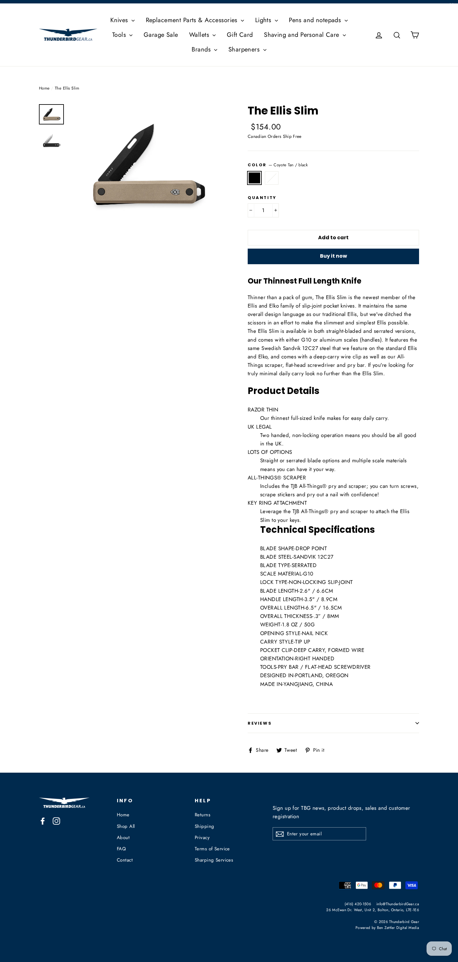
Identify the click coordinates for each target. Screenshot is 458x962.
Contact (125, 860)
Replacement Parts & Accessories (193, 20)
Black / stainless (272, 178)
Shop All (126, 826)
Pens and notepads (316, 20)
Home (44, 88)
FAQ (121, 848)
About (123, 837)
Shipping (204, 826)
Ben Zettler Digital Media (398, 927)
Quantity (262, 197)
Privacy (202, 837)
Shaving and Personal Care (302, 34)
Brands (202, 49)
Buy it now (333, 256)
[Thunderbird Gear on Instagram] (56, 820)
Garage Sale (161, 34)
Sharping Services (214, 860)
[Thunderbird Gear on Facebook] (42, 820)
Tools (120, 34)
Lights (264, 20)
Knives (120, 20)
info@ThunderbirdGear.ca (397, 903)
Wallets (200, 34)
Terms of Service (212, 848)
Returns (202, 814)
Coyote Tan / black (254, 178)
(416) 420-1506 (358, 903)
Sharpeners (245, 49)
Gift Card (240, 34)
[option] (147, 166)
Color (278, 165)
